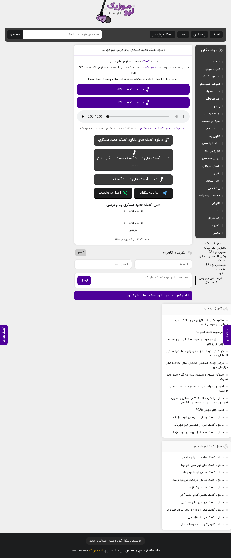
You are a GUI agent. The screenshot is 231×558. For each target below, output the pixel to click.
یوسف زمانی (212, 114)
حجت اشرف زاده (209, 196)
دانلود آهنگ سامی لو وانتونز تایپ (202, 472)
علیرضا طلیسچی (209, 84)
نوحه (183, 34)
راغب (217, 210)
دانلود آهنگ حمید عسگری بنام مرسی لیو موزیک (133, 50)
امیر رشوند (213, 181)
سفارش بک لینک (215, 248)
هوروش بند (212, 151)
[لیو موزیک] (115, 12)
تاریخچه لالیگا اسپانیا (210, 332)
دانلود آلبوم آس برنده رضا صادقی (202, 525)
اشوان (216, 173)
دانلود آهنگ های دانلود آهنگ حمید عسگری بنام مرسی (133, 161)
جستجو (15, 34)
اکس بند (214, 225)
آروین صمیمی (211, 158)
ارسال (84, 280)
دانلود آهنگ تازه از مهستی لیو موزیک (199, 425)
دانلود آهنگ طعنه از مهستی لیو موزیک (197, 432)
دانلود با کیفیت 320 (130, 89)
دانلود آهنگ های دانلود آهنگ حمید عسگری (130, 140)
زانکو (217, 106)
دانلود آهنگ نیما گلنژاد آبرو (206, 517)
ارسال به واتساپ (110, 193)
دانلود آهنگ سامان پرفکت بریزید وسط (198, 480)
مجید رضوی (212, 128)
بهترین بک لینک (215, 243)
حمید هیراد (213, 91)
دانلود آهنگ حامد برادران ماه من (202, 457)
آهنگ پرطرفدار (162, 34)
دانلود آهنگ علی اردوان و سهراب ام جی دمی (195, 510)
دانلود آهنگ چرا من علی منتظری (202, 502)
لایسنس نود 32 (216, 265)
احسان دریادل (211, 166)
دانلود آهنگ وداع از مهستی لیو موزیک (198, 417)
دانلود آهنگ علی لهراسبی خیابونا (202, 465)
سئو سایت (219, 269)
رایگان (222, 273)
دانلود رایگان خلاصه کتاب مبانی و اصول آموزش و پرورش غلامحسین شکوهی (199, 400)
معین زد (214, 136)
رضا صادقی (213, 99)
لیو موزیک (152, 67)
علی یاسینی (212, 69)
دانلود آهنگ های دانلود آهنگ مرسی (130, 179)
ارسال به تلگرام (150, 193)
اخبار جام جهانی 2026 (210, 410)
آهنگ (216, 34)
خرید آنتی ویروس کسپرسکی (211, 280)
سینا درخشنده (210, 121)
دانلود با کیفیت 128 (130, 102)
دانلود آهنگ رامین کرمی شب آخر (202, 495)
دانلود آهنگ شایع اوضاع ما (206, 487)
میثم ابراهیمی (211, 143)
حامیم (216, 61)
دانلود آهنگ (143, 240)
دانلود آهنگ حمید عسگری (155, 129)
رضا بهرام (214, 218)
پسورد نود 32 (217, 252)
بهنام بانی (214, 188)
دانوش (215, 203)
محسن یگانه (211, 76)
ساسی (216, 233)
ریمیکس (199, 34)
